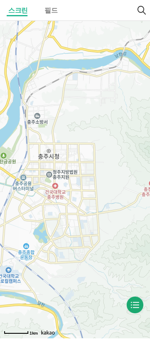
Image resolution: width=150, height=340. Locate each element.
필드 (51, 10)
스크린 (18, 10)
